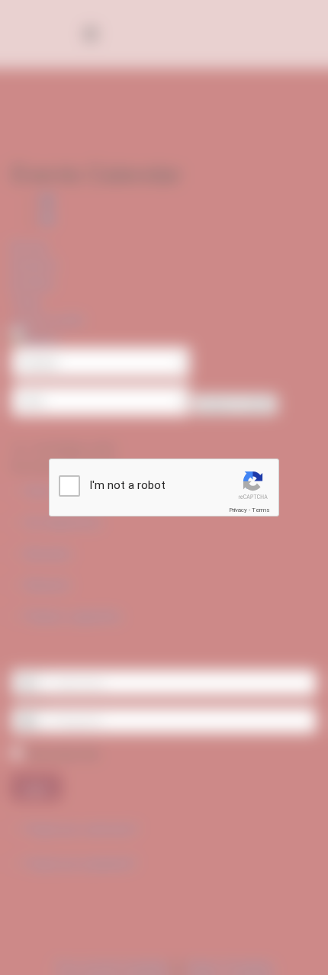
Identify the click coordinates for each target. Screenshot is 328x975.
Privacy (238, 510)
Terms (261, 510)
